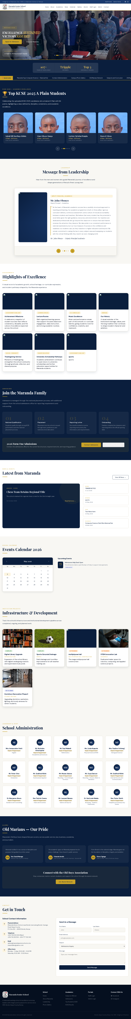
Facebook (116, 996)
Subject (61, 942)
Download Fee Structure (113, 445)
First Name (62, 926)
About (52, 7)
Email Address (63, 934)
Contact (106, 7)
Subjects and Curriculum (87, 78)
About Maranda (48, 999)
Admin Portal (117, 1)
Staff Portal (108, 1)
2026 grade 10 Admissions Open (111, 78)
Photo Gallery (47, 1005)
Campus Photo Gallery (50, 78)
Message (62, 951)
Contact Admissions (91, 445)
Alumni (86, 7)
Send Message (92, 967)
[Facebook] (125, 1)
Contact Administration (31, 78)
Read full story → (70, 501)
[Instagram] (128, 1)
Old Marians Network (68, 78)
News (66, 7)
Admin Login (92, 999)
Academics (59, 7)
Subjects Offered (71, 996)
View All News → (120, 477)
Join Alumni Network (65, 882)
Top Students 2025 (71, 1002)
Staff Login (93, 7)
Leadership (46, 1002)
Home (47, 7)
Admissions (69, 999)
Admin (100, 7)
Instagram (116, 999)
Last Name (96, 926)
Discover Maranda (32, 42)
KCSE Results (70, 1005)
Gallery (79, 7)
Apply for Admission (12, 42)
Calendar (72, 7)
